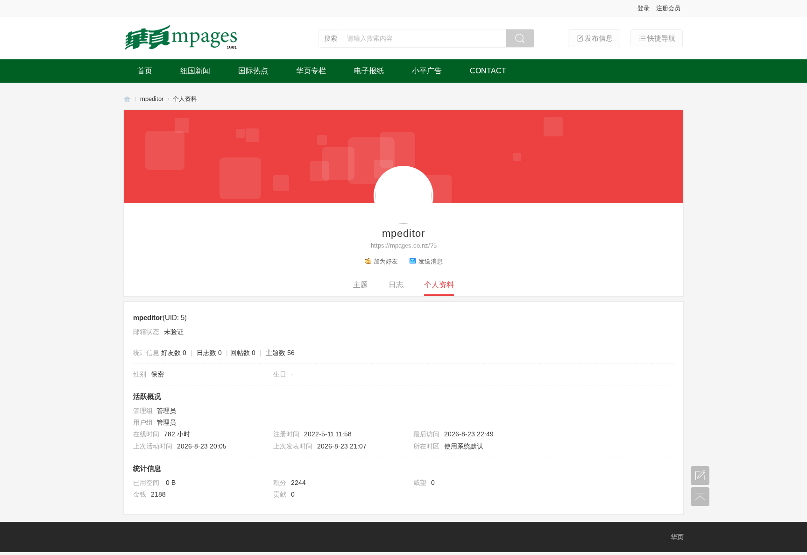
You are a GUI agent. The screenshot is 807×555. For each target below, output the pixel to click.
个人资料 (439, 285)
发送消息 (430, 261)
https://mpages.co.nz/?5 (404, 245)
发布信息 (599, 38)
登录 (643, 8)
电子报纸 (369, 71)
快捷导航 (661, 38)
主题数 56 (280, 352)
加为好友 (386, 261)
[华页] (182, 50)
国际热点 (253, 71)
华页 (127, 99)
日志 (396, 285)
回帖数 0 (242, 352)
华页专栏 (311, 71)
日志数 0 (209, 352)
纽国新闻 (195, 71)
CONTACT (488, 71)
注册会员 (668, 8)
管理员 (166, 410)
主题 (360, 285)
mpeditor (151, 98)
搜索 (330, 38)
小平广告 (427, 71)
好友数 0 (173, 352)
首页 (144, 71)
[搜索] (520, 38)
